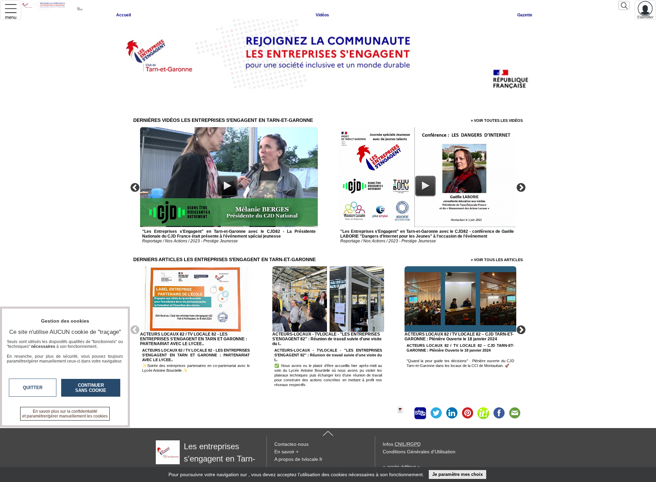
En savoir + (286, 451)
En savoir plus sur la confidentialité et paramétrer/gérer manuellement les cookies (65, 414)
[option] (229, 186)
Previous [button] (135, 187)
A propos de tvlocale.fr (298, 459)
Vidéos (322, 15)
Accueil (123, 15)
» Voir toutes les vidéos (497, 120)
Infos (402, 444)
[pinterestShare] (467, 413)
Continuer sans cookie (90, 388)
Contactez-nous (291, 444)
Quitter (32, 387)
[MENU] (10, 10)
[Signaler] (404, 413)
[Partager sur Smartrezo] (420, 413)
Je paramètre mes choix (457, 474)
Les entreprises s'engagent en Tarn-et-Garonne (205, 459)
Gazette (524, 15)
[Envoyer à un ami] (514, 413)
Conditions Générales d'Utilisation (419, 451)
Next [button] (521, 187)
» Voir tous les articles (497, 260)
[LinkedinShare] (452, 413)
